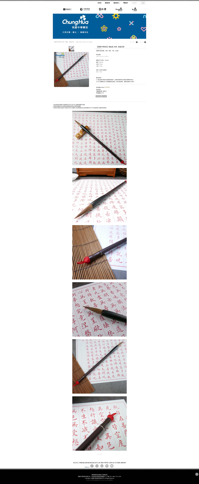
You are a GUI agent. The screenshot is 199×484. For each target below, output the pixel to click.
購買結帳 (104, 96)
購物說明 (107, 2)
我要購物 (98, 96)
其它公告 (97, 462)
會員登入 (117, 2)
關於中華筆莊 (104, 462)
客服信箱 (104, 474)
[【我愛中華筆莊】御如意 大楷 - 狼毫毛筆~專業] (71, 86)
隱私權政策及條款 (97, 474)
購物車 (126, 2)
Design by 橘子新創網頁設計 (93, 480)
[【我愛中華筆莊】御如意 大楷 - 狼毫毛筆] (71, 51)
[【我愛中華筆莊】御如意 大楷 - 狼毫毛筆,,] (99, 165)
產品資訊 (92, 462)
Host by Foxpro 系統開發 (107, 480)
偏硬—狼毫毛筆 (69, 42)
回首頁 (99, 2)
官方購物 (117, 462)
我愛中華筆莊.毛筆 (59, 42)
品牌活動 (87, 462)
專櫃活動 (81, 462)
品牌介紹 (111, 462)
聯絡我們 (123, 462)
